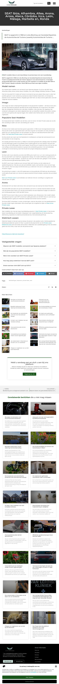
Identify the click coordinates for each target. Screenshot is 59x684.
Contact (37, 657)
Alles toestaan (29, 677)
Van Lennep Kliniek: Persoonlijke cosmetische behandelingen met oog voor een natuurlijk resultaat (47, 342)
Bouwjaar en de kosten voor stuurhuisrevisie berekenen (13, 417)
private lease (26, 280)
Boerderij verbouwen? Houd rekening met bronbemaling (13, 447)
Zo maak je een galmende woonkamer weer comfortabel (41, 476)
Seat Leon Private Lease (9, 178)
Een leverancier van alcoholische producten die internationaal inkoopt (19, 315)
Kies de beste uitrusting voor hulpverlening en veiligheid (41, 506)
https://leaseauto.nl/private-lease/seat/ (13, 234)
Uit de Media (38, 661)
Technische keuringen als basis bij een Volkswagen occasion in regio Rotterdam (48, 335)
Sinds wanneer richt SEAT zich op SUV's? (29, 265)
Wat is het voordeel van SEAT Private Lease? (29, 256)
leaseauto (19, 280)
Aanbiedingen (6, 30)
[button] (56, 666)
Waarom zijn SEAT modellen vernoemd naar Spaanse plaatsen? (29, 246)
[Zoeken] (48, 3)
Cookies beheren (29, 681)
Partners (37, 654)
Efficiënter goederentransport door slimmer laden (43, 535)
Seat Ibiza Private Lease (15, 134)
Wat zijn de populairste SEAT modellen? (29, 251)
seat (31, 280)
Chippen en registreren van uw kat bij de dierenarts (15, 626)
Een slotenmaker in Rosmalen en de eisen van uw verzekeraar (15, 596)
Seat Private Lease (41, 211)
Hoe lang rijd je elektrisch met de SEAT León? (29, 260)
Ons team (37, 652)
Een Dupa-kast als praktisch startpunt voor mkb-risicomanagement (41, 627)
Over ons (37, 650)
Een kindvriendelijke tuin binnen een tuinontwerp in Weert (43, 447)
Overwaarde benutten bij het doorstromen (13, 535)
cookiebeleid (33, 672)
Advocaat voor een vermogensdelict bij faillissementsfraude (44, 301)
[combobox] (40, 3)
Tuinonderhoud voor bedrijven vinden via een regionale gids (14, 566)
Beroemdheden (38, 659)
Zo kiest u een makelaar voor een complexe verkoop (14, 506)
